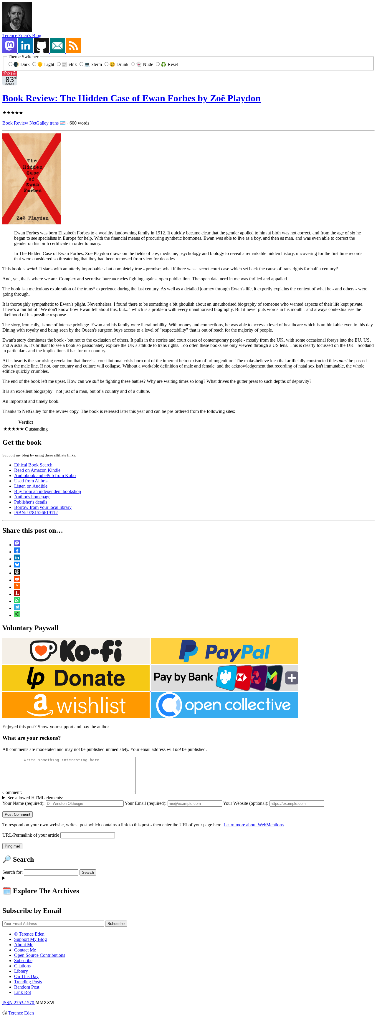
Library (21, 971)
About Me (23, 944)
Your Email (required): (145, 803)
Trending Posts (28, 981)
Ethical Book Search (33, 464)
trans (54, 122)
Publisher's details (30, 501)
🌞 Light (46, 64)
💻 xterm (93, 64)
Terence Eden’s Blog (21, 35)
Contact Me (25, 949)
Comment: (12, 792)
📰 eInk (70, 64)
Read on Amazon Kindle (37, 470)
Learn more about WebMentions (254, 824)
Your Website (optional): (245, 803)
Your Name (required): (23, 803)
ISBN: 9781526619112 (36, 512)
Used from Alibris (30, 480)
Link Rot (22, 992)
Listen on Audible (30, 486)
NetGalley (39, 122)
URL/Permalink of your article (30, 835)
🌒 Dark (22, 64)
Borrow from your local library (43, 507)
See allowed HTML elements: (35, 797)
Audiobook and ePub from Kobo (45, 475)
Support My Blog (30, 939)
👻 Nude (145, 64)
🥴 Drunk (119, 64)
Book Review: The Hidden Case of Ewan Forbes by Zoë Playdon (131, 98)
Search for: (12, 872)
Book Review (15, 122)
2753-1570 (18, 1002)
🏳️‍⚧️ (63, 122)
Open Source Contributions (39, 955)
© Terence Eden (29, 933)
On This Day (26, 976)
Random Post (26, 986)
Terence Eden (21, 1012)
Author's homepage (32, 496)
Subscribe (23, 960)
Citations (22, 965)
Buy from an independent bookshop (47, 491)
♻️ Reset (169, 64)
